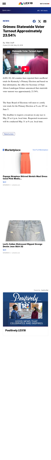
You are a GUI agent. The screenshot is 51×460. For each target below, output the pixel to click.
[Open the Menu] (4, 4)
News (6, 21)
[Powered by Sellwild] (44, 290)
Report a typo (9, 134)
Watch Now (44, 3)
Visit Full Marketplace (40, 150)
